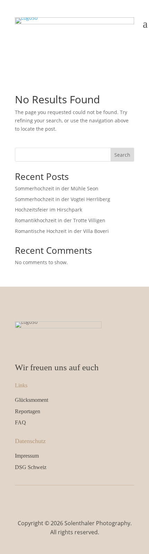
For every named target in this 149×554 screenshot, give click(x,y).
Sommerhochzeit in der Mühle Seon (56, 188)
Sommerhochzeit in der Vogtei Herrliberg (62, 199)
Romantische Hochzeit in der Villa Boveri (62, 231)
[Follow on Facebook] (67, 499)
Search (122, 155)
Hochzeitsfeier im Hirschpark (48, 209)
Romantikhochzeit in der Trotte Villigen (60, 220)
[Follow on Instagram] (81, 499)
